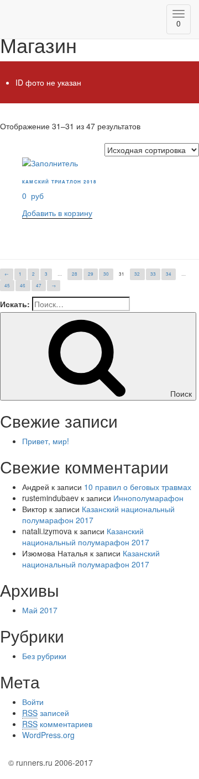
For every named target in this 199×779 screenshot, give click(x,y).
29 (90, 274)
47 (38, 285)
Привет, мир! (45, 440)
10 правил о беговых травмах (137, 486)
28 (74, 274)
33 (153, 274)
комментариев (57, 723)
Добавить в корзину (57, 212)
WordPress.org (48, 734)
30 (106, 274)
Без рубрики (44, 655)
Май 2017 (39, 609)
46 (22, 285)
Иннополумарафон (148, 497)
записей (45, 712)
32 (137, 274)
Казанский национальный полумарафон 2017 (85, 536)
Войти (33, 701)
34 (168, 274)
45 (7, 285)
